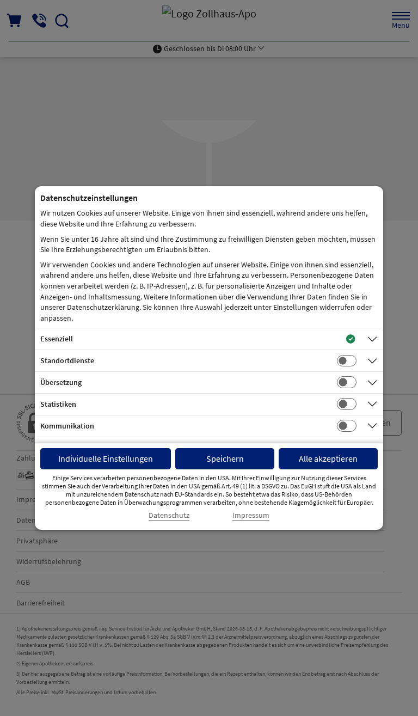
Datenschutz (169, 515)
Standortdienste (67, 360)
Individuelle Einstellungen (105, 458)
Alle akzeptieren (328, 458)
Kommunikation (67, 426)
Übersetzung (61, 382)
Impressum (250, 515)
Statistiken (58, 404)
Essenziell (56, 339)
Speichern (225, 458)
